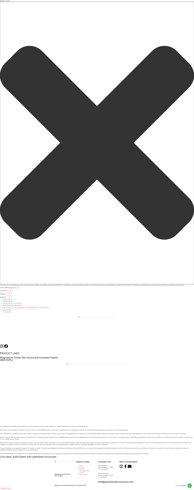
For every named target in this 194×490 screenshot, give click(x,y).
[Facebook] (6, 346)
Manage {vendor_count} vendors (12, 303)
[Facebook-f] (125, 466)
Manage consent (6, 488)
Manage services (8, 301)
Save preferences (32, 307)
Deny (9, 307)
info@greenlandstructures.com (115, 481)
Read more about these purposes (12, 305)
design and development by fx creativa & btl (70, 485)
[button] (97, 143)
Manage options (7, 299)
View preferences (19, 307)
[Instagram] (2, 346)
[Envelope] (129, 466)
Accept (3, 307)
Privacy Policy (7, 310)
